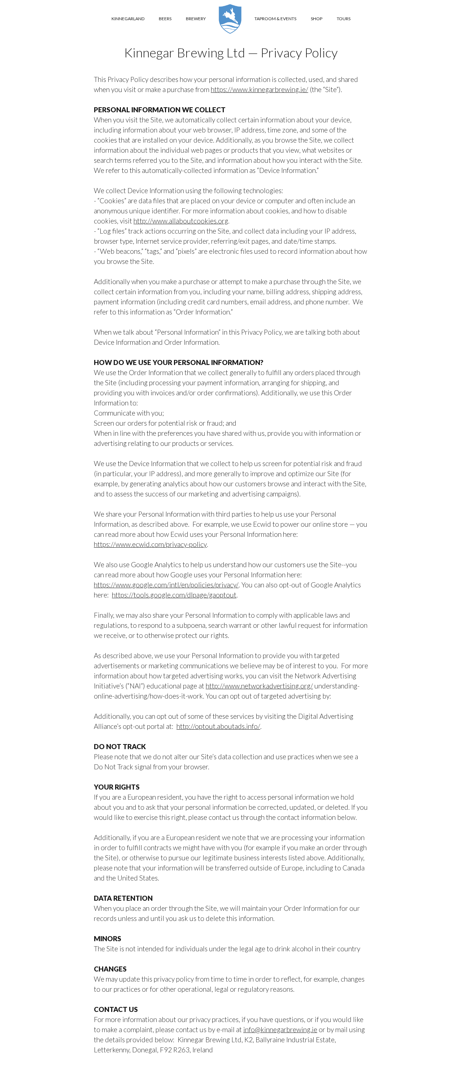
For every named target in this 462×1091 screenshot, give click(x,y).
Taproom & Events (275, 18)
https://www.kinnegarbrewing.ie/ (259, 89)
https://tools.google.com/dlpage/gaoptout (174, 595)
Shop (316, 18)
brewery (196, 18)
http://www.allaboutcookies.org (181, 221)
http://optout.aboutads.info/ (218, 726)
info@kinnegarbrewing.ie (280, 1029)
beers (165, 18)
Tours (343, 18)
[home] (230, 19)
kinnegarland (128, 18)
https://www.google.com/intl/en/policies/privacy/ (166, 585)
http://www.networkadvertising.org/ (259, 686)
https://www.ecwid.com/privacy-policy (150, 544)
